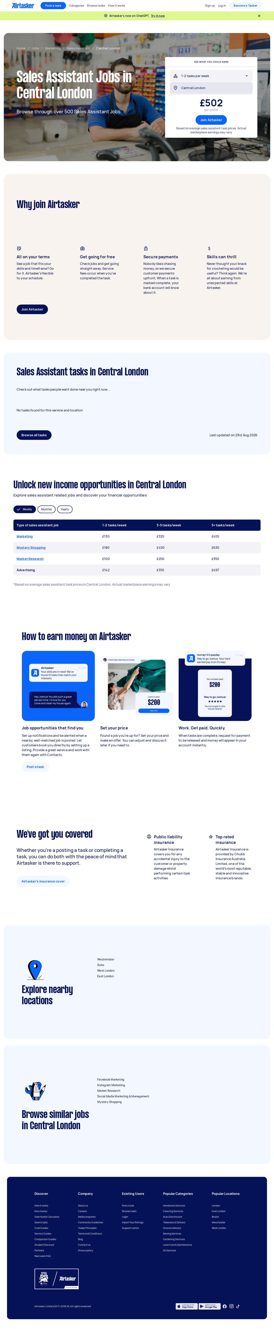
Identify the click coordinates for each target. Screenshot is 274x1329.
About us (83, 1205)
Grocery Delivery (172, 1228)
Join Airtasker (211, 120)
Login (125, 1216)
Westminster (105, 959)
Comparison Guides (45, 1239)
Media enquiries (86, 1216)
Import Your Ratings (132, 1222)
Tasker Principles (87, 1228)
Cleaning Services (173, 1211)
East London (105, 976)
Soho (100, 965)
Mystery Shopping (31, 547)
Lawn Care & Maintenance (177, 1245)
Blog (80, 1239)
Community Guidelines (90, 1222)
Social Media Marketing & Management (123, 1096)
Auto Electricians (172, 1216)
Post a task (53, 5)
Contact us (84, 1245)
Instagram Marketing (111, 1085)
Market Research (30, 559)
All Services (169, 1250)
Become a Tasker (245, 5)
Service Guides (43, 1233)
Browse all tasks (34, 435)
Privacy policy (85, 1250)
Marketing (25, 536)
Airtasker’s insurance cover (43, 881)
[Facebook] (224, 1306)
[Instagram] (231, 1306)
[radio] (24, 509)
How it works (41, 1205)
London (216, 1205)
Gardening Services (174, 1239)
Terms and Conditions (90, 1233)
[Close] (259, 16)
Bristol (215, 1216)
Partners (39, 1250)
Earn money (41, 1211)
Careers (82, 1211)
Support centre (130, 1228)
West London (106, 970)
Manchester (218, 1222)
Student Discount (44, 1245)
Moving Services (172, 1233)
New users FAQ (43, 1256)
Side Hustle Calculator (47, 1216)
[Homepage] (23, 5)
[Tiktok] (238, 1306)
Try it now (158, 16)
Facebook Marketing (110, 1079)
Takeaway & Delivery (174, 1222)
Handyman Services (174, 1205)
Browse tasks (129, 1211)
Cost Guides (41, 1228)
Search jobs (41, 1222)
